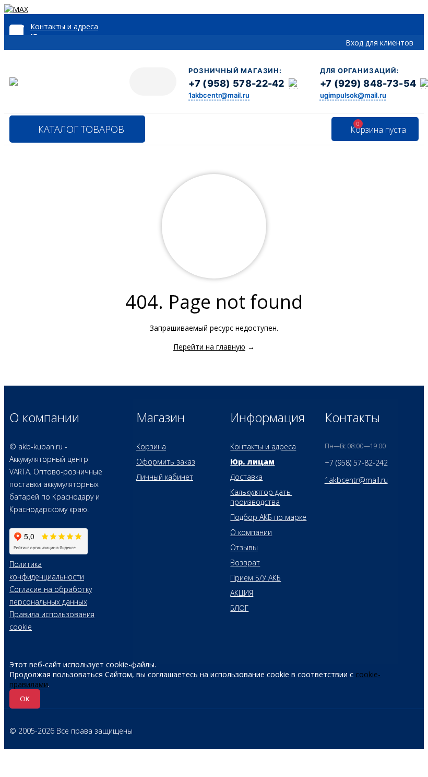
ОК (25, 698)
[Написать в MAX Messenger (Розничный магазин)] (294, 83)
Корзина (151, 446)
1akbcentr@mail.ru (218, 95)
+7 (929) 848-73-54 (368, 83)
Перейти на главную (209, 347)
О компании (251, 532)
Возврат (245, 562)
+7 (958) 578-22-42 (236, 83)
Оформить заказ (165, 462)
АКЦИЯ (241, 593)
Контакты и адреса (64, 26)
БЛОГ (239, 608)
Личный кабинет (164, 477)
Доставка (246, 477)
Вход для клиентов (379, 43)
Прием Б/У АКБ (255, 578)
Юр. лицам (252, 462)
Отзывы (244, 547)
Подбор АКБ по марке (268, 517)
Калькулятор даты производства (261, 497)
